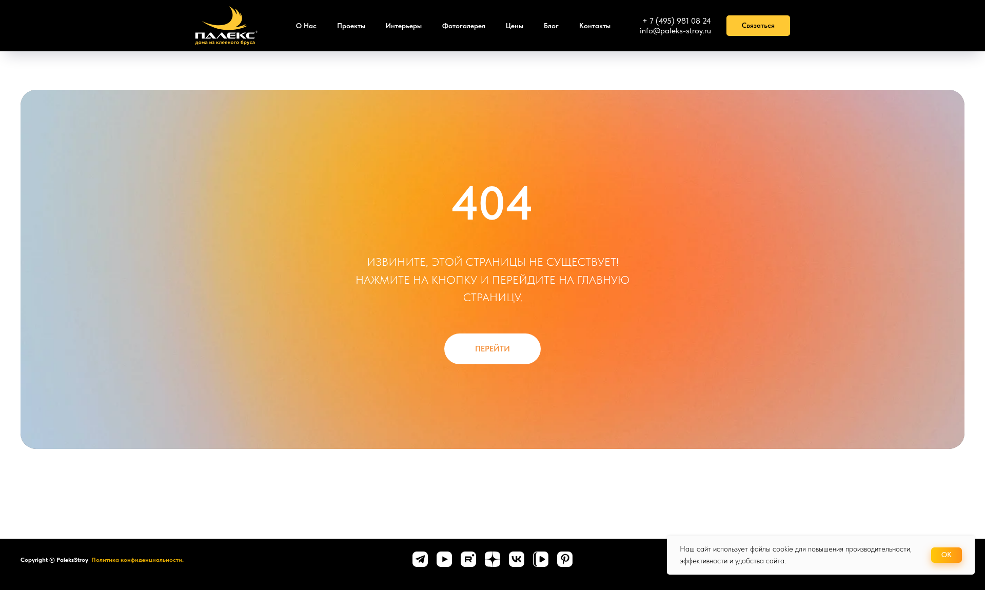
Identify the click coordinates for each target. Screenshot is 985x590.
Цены (514, 26)
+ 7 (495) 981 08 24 (676, 21)
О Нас (306, 26)
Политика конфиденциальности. (137, 559)
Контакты (594, 26)
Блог (551, 26)
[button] (758, 25)
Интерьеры (404, 26)
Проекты (351, 26)
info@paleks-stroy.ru (675, 30)
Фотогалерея (463, 26)
